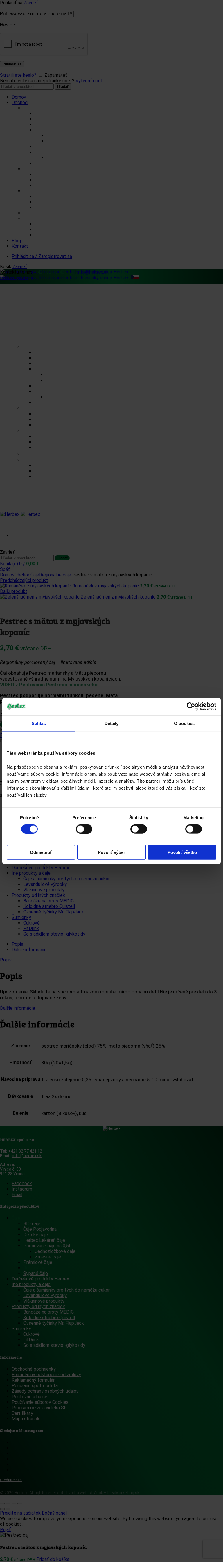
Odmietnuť (41, 852)
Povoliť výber (111, 852)
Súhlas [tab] (39, 723)
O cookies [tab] (184, 723)
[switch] (84, 828)
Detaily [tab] (112, 723)
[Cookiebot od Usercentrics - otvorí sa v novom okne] (191, 706)
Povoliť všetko (182, 852)
